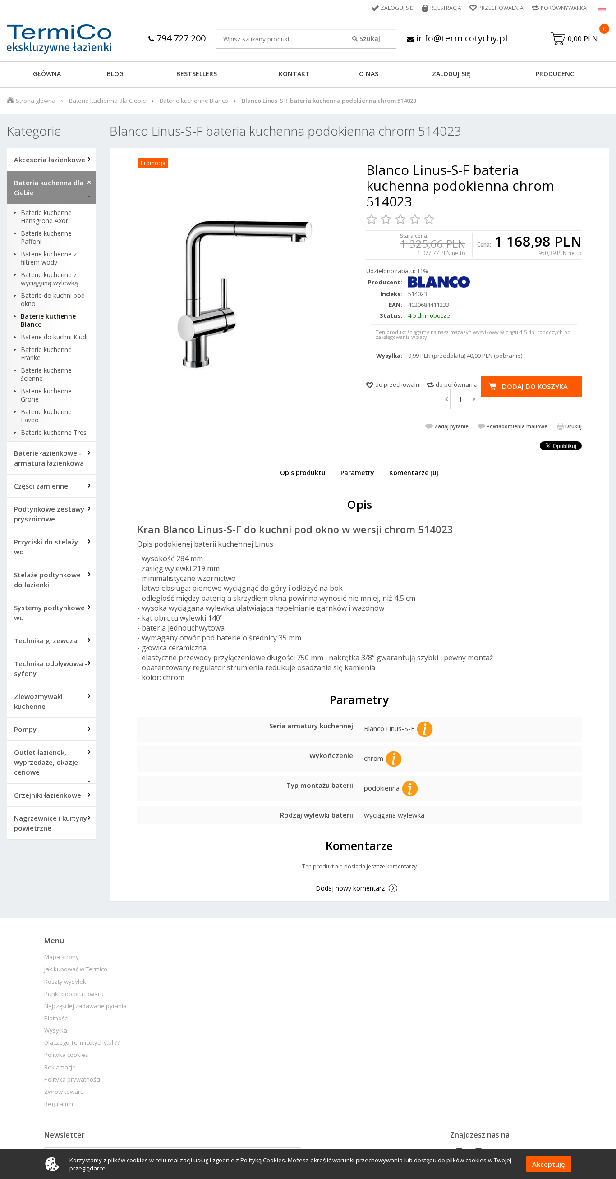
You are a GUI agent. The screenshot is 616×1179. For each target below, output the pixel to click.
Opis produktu (303, 472)
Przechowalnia (501, 8)
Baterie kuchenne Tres (54, 433)
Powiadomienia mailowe (517, 426)
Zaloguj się (397, 8)
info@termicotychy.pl (460, 38)
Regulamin (58, 1104)
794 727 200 (180, 38)
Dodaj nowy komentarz (350, 888)
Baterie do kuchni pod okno (53, 300)
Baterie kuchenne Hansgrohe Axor (46, 217)
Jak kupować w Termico (75, 969)
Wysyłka (55, 1030)
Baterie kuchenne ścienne (46, 374)
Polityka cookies (66, 1054)
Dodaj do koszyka (535, 386)
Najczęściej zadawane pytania (85, 1006)
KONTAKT (294, 73)
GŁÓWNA (47, 73)
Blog (115, 73)
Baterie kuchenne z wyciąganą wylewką (49, 279)
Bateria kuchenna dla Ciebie (107, 100)
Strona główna (35, 100)
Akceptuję (548, 1164)
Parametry (357, 472)
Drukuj (573, 426)
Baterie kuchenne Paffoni (46, 237)
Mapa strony (61, 957)
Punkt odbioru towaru (74, 994)
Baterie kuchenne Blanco (194, 100)
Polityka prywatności (72, 1079)
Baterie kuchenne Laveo (46, 416)
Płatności (56, 1018)
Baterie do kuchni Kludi (54, 337)
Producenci (556, 73)
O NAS (368, 73)
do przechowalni (398, 384)
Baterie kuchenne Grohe (46, 395)
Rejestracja (445, 8)
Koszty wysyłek (65, 981)
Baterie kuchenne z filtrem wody (49, 258)
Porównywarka (564, 8)
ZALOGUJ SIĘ (451, 73)
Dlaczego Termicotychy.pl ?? (82, 1042)
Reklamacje (60, 1067)
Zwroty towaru (64, 1091)
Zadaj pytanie (451, 426)
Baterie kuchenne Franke (46, 354)
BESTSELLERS (196, 73)
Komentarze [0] (413, 472)
